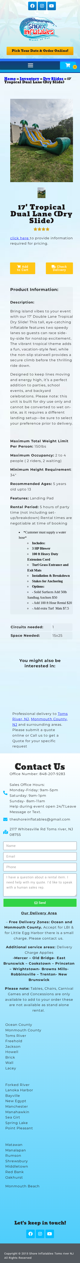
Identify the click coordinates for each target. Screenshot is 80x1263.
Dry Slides (53, 79)
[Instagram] (42, 6)
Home (10, 79)
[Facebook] (32, 6)
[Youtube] (51, 6)
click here (20, 238)
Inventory (29, 79)
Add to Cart (22, 268)
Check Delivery (60, 268)
